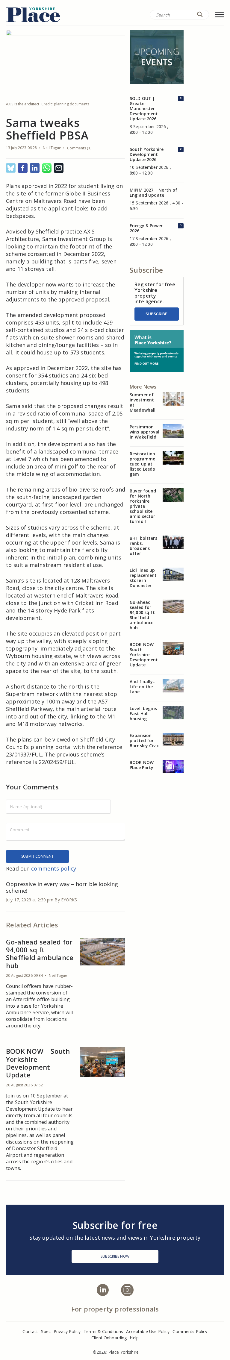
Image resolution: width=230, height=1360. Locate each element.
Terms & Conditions (103, 1331)
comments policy (53, 868)
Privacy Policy (67, 1331)
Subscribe (156, 314)
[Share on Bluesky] (11, 168)
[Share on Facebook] (23, 168)
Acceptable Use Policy (148, 1331)
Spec (46, 1331)
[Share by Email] (58, 168)
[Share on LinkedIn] (35, 168)
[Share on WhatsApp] (47, 168)
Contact (30, 1331)
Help (134, 1338)
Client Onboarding (109, 1338)
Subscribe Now (115, 1256)
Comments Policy (189, 1331)
